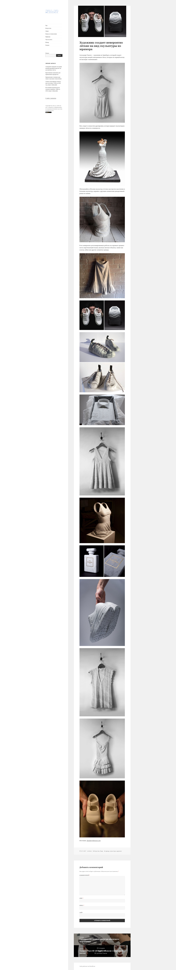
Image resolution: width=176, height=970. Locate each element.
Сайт (81, 912)
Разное (47, 45)
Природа (47, 37)
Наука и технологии (51, 34)
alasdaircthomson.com (94, 841)
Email (81, 905)
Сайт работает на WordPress (87, 966)
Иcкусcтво (48, 28)
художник (119, 851)
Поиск (47, 53)
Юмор (47, 42)
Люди (47, 31)
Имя (81, 898)
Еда (46, 25)
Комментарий (84, 875)
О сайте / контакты (50, 98)
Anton (90, 851)
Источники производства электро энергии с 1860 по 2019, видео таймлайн (52, 89)
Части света (48, 39)
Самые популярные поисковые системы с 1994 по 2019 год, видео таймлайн (53, 83)
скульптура (113, 851)
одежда (107, 851)
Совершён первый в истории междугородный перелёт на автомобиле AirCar (53, 68)
